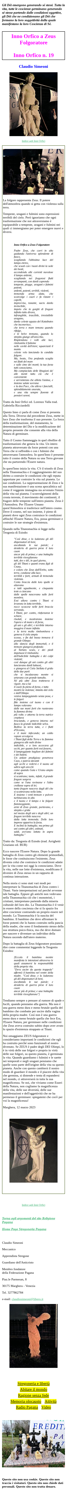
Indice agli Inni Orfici (33, 141)
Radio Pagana (27, 1407)
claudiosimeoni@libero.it (27, 1299)
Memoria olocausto (25, 1401)
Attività (51, 1401)
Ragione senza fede (33, 1395)
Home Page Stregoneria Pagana (24, 1229)
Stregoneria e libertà (34, 1383)
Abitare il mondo (33, 1389)
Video (46, 1407)
